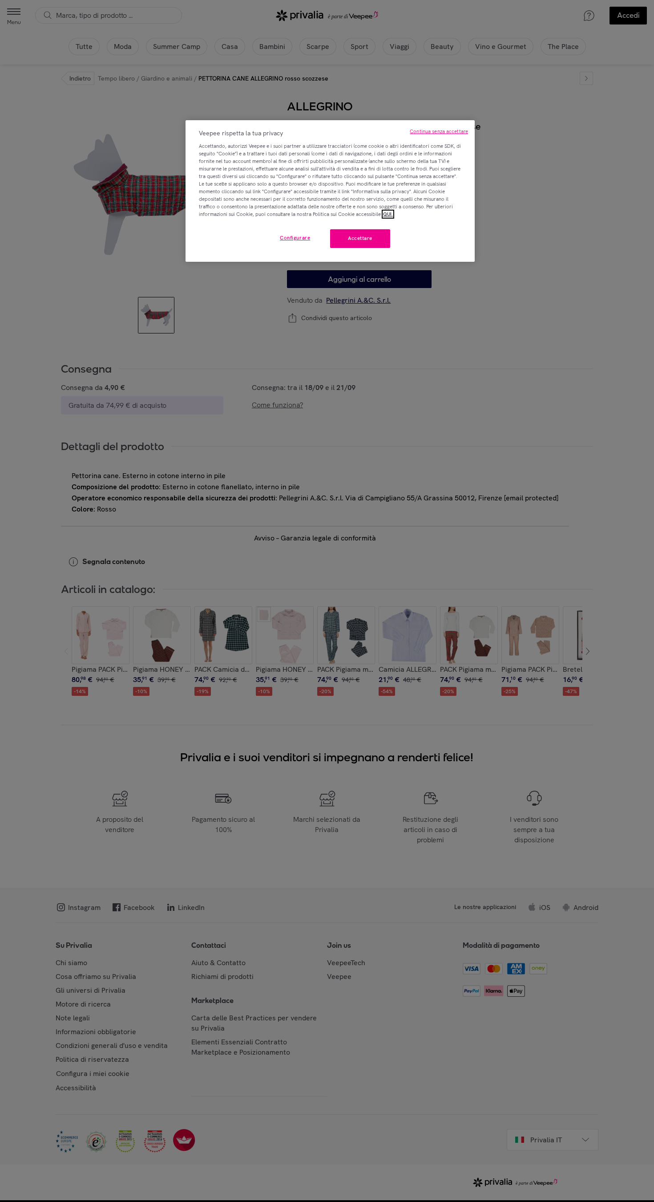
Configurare (295, 238)
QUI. (388, 214)
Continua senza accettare (439, 131)
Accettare (360, 238)
